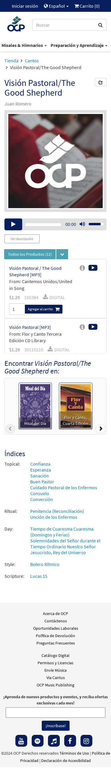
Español (57, 6)
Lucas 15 (38, 576)
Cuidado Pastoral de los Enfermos (63, 487)
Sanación (39, 476)
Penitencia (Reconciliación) (57, 511)
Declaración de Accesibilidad (66, 760)
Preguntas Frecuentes (55, 643)
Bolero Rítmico (44, 564)
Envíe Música (55, 670)
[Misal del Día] (35, 405)
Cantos (32, 60)
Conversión (41, 499)
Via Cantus (55, 677)
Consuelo (39, 493)
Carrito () (89, 6)
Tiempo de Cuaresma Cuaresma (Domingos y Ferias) (62, 532)
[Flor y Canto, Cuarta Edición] (75, 405)
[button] (10, 429)
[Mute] (82, 224)
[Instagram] (86, 741)
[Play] (13, 224)
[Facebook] (70, 741)
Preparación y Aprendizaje (77, 45)
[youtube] (21, 741)
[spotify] (38, 741)
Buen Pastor (42, 481)
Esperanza (40, 470)
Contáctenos (55, 621)
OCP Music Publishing (55, 685)
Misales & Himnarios (22, 45)
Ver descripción (22, 238)
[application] (55, 224)
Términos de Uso (74, 753)
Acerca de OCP (55, 613)
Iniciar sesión (25, 6)
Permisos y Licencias (55, 662)
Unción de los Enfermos (53, 517)
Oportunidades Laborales (55, 628)
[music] (54, 741)
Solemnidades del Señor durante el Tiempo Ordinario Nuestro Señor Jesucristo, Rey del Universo (65, 546)
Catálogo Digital (55, 655)
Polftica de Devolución (55, 635)
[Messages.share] (101, 82)
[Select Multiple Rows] (62, 254)
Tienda (11, 60)
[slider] (93, 222)
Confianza (40, 464)
